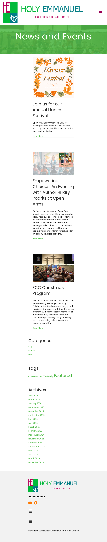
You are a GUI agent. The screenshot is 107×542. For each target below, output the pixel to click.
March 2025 (34, 427)
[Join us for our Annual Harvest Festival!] (53, 77)
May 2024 (33, 450)
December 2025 (36, 407)
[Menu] (100, 12)
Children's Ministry (35, 376)
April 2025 (33, 423)
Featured (63, 375)
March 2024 (34, 458)
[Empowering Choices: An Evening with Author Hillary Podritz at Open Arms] (53, 163)
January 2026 (35, 403)
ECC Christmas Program (48, 290)
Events (31, 350)
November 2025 (36, 411)
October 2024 (35, 442)
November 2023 (36, 462)
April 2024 (33, 454)
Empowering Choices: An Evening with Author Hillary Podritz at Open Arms (53, 192)
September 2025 (36, 415)
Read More (38, 136)
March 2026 (34, 399)
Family (50, 376)
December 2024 (36, 434)
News (30, 354)
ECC (45, 376)
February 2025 (35, 430)
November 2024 (36, 438)
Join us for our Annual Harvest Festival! (48, 110)
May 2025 (33, 419)
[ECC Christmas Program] (53, 267)
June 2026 (33, 395)
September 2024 (36, 446)
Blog (30, 346)
